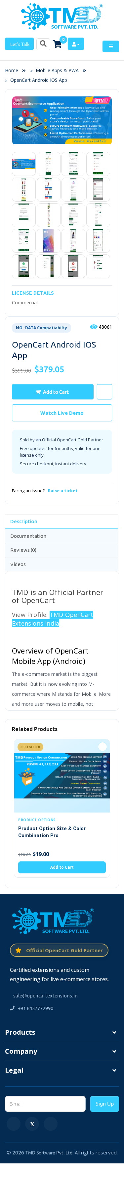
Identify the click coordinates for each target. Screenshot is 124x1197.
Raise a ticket (63, 491)
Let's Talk (19, 44)
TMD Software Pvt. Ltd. (49, 1152)
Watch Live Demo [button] (62, 412)
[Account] (76, 44)
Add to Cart (56, 391)
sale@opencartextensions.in (45, 995)
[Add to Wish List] (102, 746)
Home (13, 70)
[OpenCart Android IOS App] (24, 164)
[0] (57, 44)
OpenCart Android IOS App (38, 80)
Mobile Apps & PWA (57, 70)
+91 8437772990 (35, 1008)
